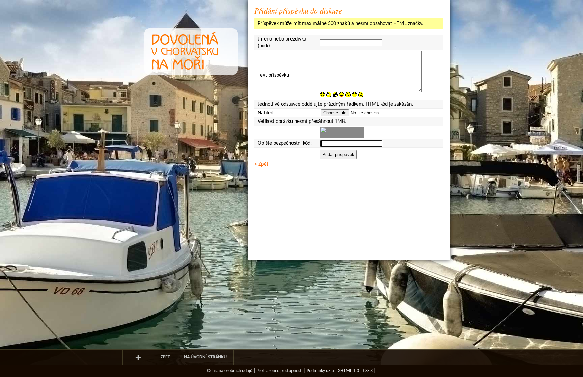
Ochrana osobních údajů (229, 370)
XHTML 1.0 (348, 370)
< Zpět (261, 164)
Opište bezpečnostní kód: (285, 143)
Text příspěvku (273, 75)
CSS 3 (368, 370)
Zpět (165, 357)
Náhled (265, 113)
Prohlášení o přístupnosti (279, 370)
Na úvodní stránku (205, 357)
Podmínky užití (320, 370)
